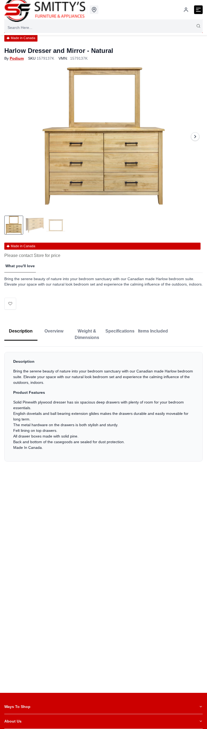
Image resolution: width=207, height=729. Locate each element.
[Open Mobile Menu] (198, 9)
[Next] (195, 136)
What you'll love (20, 266)
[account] (186, 9)
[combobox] (103, 27)
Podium (17, 58)
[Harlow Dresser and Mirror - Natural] (103, 137)
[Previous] (12, 136)
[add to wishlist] (10, 304)
